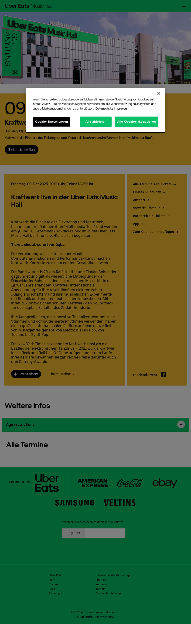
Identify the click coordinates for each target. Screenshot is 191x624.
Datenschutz (104, 108)
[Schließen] (159, 93)
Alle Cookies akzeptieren (136, 121)
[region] (95, 110)
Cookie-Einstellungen (51, 121)
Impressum (122, 108)
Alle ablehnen (95, 121)
